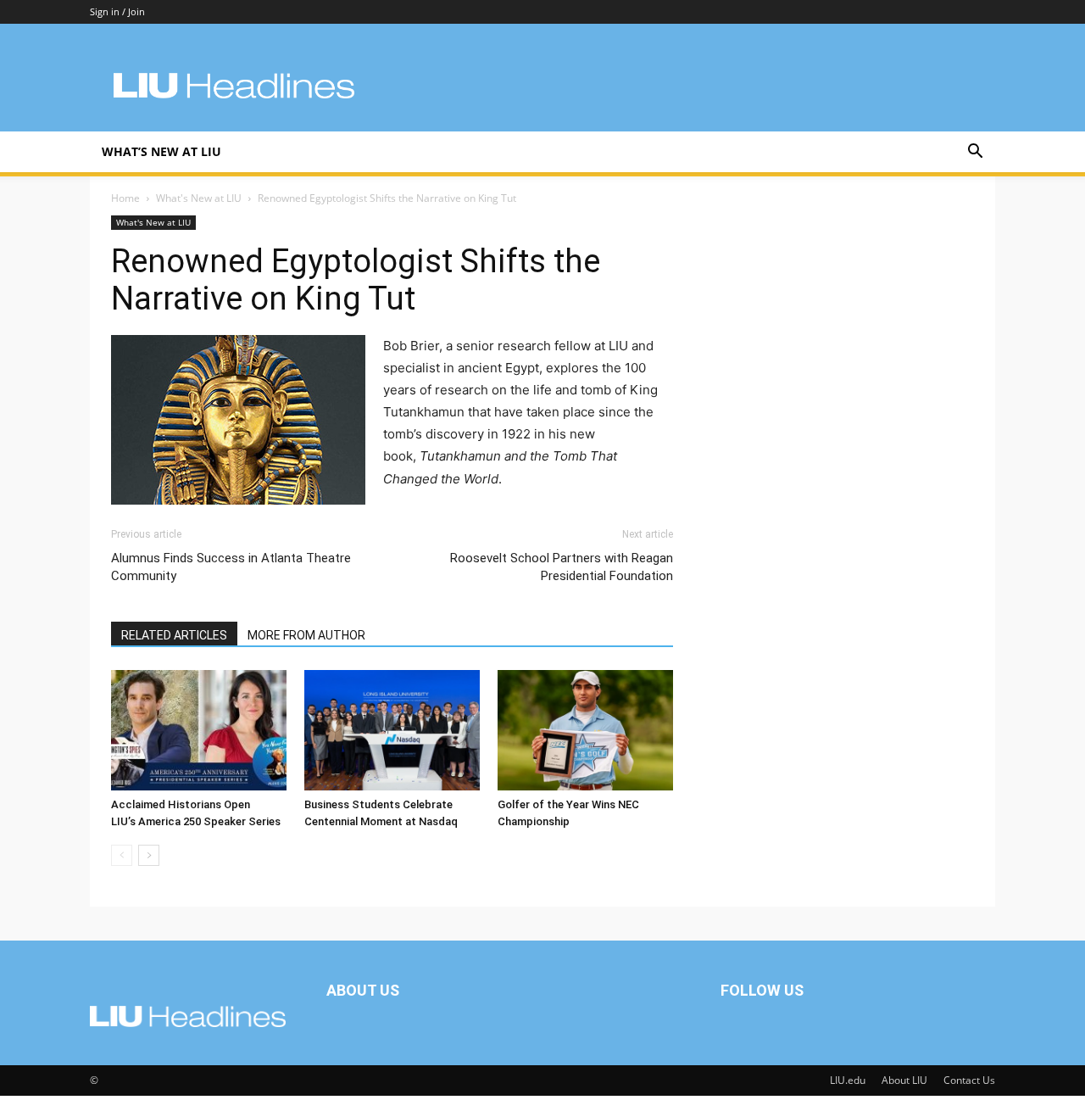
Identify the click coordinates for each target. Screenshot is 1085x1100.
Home (125, 198)
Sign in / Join (117, 11)
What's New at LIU (199, 198)
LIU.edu (847, 1080)
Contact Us (969, 1080)
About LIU (904, 1080)
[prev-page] (121, 855)
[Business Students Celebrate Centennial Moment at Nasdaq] (392, 730)
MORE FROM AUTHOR (306, 635)
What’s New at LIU (161, 151)
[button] (974, 153)
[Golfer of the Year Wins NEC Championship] (585, 730)
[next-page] (148, 855)
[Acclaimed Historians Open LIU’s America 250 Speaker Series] (199, 730)
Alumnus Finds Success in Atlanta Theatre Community (231, 567)
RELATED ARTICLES (174, 635)
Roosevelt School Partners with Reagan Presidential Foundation (561, 567)
